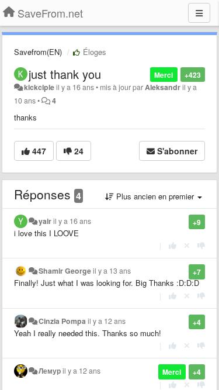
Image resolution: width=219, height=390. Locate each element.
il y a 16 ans (72, 221)
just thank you (65, 73)
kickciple (39, 87)
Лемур (50, 370)
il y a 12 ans (107, 321)
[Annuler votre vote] (187, 245)
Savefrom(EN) (38, 51)
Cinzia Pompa (62, 321)
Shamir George (65, 270)
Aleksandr (162, 87)
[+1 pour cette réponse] (172, 245)
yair (45, 221)
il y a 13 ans (112, 270)
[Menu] (199, 13)
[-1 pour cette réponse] (201, 245)
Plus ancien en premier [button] (155, 196)
